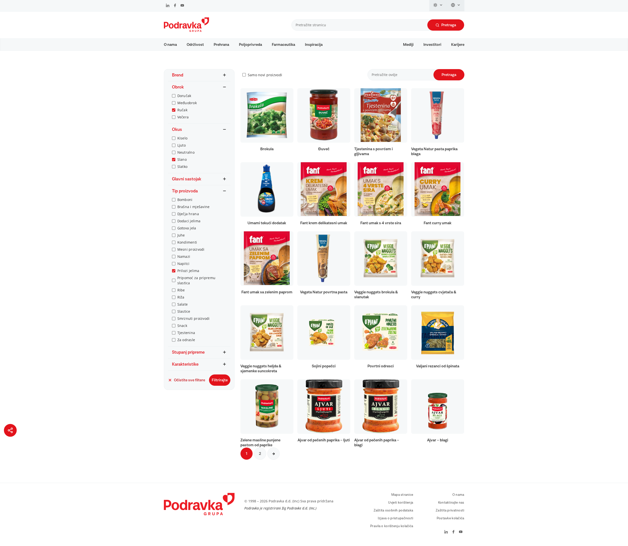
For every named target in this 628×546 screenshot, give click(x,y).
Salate (182, 304)
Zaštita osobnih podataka (393, 510)
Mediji (408, 45)
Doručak (184, 95)
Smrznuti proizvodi (193, 318)
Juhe (181, 235)
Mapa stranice (402, 494)
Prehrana (221, 45)
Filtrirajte (220, 380)
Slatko (182, 166)
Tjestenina (186, 332)
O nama (170, 45)
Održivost (195, 45)
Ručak (182, 110)
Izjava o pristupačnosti (395, 518)
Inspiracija (314, 45)
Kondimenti (187, 242)
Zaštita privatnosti (450, 510)
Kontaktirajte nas (451, 502)
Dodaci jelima (189, 221)
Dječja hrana (188, 213)
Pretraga (448, 25)
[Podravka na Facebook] (175, 6)
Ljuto (181, 145)
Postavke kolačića (450, 518)
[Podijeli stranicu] (10, 430)
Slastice (183, 311)
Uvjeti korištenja (400, 502)
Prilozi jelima (188, 270)
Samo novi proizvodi (265, 75)
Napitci (183, 263)
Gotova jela (186, 228)
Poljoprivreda (250, 45)
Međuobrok (187, 102)
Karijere (457, 45)
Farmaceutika (283, 45)
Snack (182, 325)
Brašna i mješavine (193, 206)
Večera (183, 117)
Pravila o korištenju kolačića (391, 526)
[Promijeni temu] (438, 5)
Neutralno (186, 152)
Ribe (181, 290)
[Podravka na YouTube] (182, 6)
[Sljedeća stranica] (273, 453)
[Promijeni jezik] (455, 5)
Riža (180, 297)
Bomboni (185, 199)
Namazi (183, 256)
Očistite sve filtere (189, 380)
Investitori (432, 45)
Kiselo (182, 138)
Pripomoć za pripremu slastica (196, 280)
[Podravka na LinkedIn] (168, 6)
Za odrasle (186, 339)
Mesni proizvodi (191, 249)
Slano (182, 159)
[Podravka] (186, 31)
